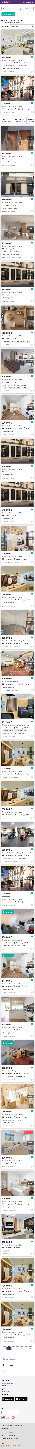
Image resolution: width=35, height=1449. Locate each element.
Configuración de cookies (9, 1438)
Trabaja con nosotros (7, 1383)
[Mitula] (6, 2)
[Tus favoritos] (20, 2)
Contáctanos (5, 1391)
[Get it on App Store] (21, 1399)
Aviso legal (4, 1428)
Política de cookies (7, 1432)
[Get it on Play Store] (8, 1399)
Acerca (3, 1385)
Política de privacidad (8, 1435)
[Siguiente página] (30, 1348)
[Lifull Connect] (10, 1447)
